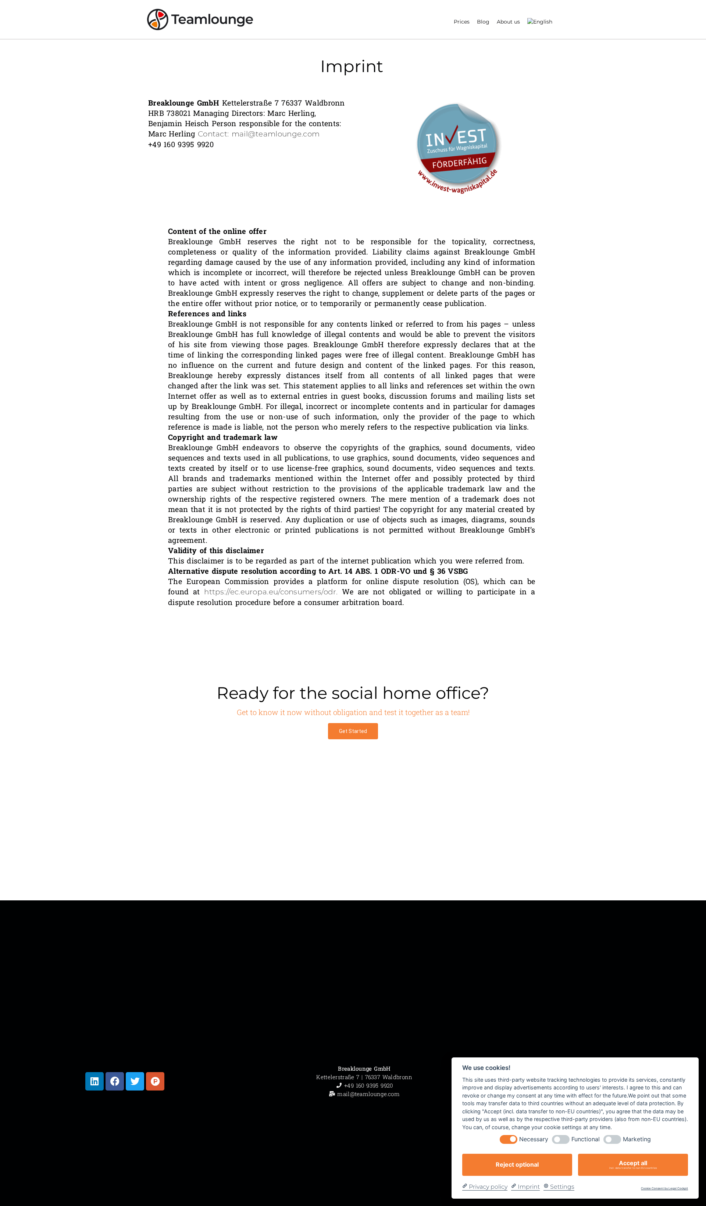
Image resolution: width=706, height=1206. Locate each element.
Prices (462, 21)
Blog (483, 21)
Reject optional (517, 1164)
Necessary (533, 1139)
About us (508, 21)
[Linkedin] (94, 1081)
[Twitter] (135, 1081)
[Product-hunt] (155, 1081)
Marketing (637, 1139)
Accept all (633, 1164)
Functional (585, 1139)
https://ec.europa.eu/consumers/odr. (271, 591)
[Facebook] (115, 1081)
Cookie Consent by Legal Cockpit (664, 1188)
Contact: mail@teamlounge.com (259, 133)
